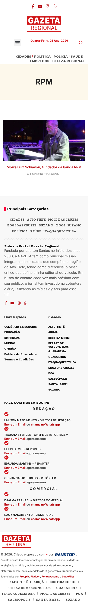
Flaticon (35, 576)
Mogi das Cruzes (21, 225)
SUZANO (74, 225)
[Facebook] (33, 6)
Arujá (38, 582)
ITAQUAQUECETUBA (59, 231)
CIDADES (23, 56)
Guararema (67, 588)
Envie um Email (15, 424)
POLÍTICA (42, 56)
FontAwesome (50, 576)
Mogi (60, 225)
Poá (79, 594)
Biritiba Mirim (63, 582)
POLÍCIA (61, 56)
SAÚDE (77, 56)
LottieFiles (68, 576)
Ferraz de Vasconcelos (29, 588)
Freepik (24, 576)
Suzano (46, 225)
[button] (17, 42)
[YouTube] (40, 6)
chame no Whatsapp (45, 424)
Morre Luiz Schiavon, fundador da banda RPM (44, 167)
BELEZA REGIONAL (68, 61)
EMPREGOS (39, 61)
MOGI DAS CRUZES (63, 220)
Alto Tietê (36, 220)
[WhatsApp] (55, 6)
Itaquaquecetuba (18, 594)
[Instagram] (48, 6)
